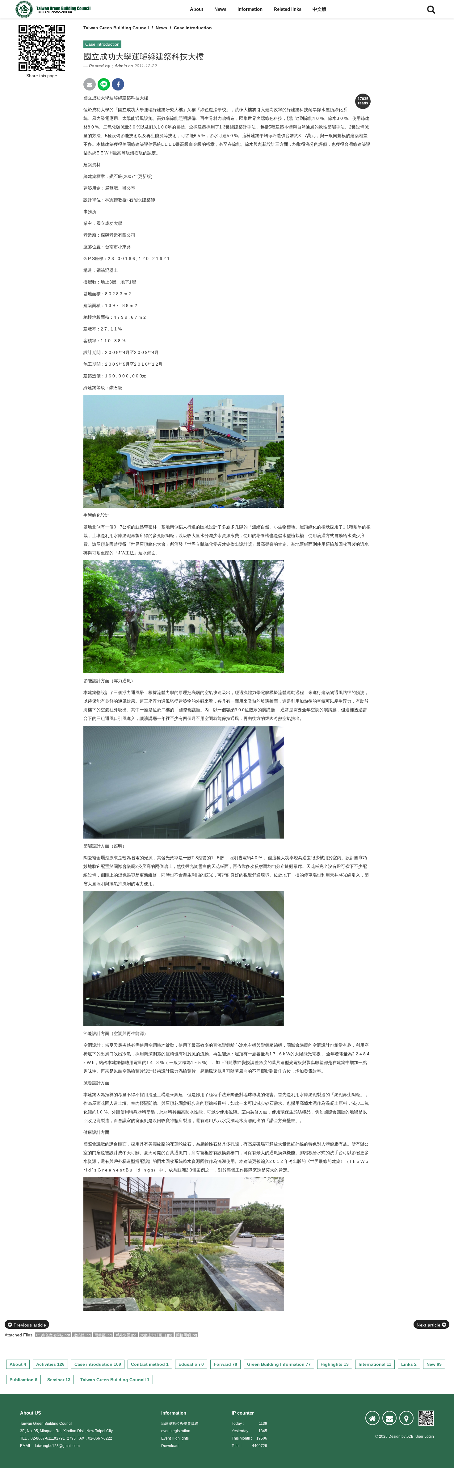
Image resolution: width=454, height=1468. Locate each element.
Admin (121, 65)
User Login (424, 1436)
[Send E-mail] (89, 84)
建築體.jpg (82, 1335)
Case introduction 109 (97, 1364)
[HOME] (372, 1418)
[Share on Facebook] (118, 84)
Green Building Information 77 (279, 1364)
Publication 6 (23, 1379)
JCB (410, 1436)
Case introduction (193, 27)
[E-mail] (389, 1418)
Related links (287, 9)
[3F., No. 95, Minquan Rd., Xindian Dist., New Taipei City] (406, 1418)
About (196, 9)
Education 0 (191, 1364)
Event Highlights (175, 1438)
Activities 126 (50, 1364)
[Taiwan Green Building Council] (54, 9)
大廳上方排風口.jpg (156, 1335)
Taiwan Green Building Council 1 (114, 1379)
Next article (429, 1325)
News (220, 9)
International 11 (375, 1364)
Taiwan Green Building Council (116, 27)
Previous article (29, 1325)
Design (395, 1436)
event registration (175, 1431)
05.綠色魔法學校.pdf (53, 1335)
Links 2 (409, 1364)
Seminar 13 (58, 1379)
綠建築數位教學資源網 (179, 1423)
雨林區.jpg (103, 1335)
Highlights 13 (335, 1364)
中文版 (319, 9)
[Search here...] (431, 9)
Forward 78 (225, 1364)
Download (170, 1446)
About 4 (18, 1364)
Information (250, 9)
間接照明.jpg (186, 1335)
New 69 (434, 1364)
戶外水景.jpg (126, 1335)
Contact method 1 (150, 1364)
